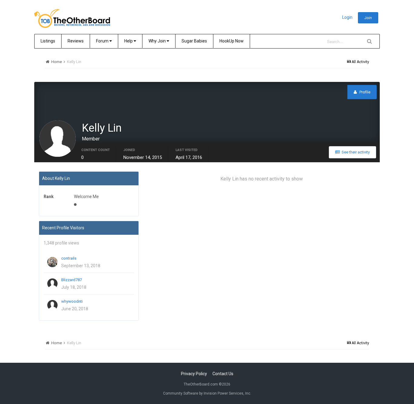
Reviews (76, 41)
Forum (102, 41)
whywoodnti (72, 301)
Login (347, 17)
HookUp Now (231, 41)
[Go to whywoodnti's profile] (52, 305)
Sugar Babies (194, 41)
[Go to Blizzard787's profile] (52, 283)
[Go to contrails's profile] (52, 262)
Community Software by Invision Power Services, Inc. (207, 393)
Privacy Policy (194, 373)
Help (129, 41)
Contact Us (222, 373)
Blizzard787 (71, 280)
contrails (68, 258)
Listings (48, 41)
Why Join (158, 41)
